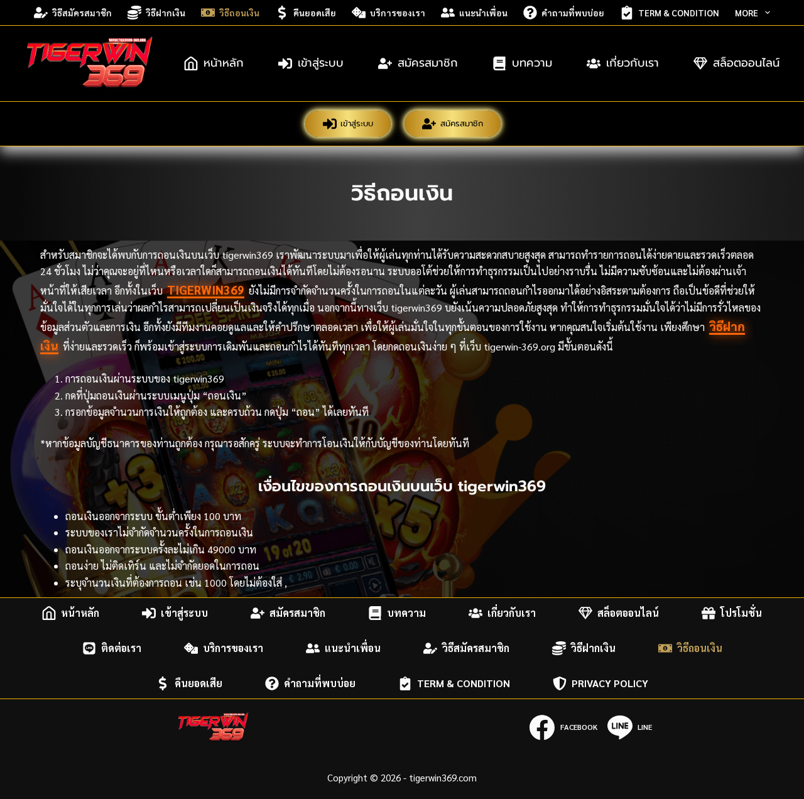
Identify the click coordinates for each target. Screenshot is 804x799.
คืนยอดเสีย (314, 12)
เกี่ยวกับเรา (632, 63)
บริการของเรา (397, 12)
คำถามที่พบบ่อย (572, 12)
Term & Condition (678, 12)
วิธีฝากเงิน (165, 12)
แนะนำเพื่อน (483, 12)
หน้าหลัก (224, 63)
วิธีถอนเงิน (239, 12)
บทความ (532, 63)
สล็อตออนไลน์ (746, 63)
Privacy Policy (610, 683)
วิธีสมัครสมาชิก (82, 12)
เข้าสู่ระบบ (321, 63)
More (746, 12)
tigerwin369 (205, 289)
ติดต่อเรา (121, 648)
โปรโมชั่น (741, 612)
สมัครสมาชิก (428, 63)
